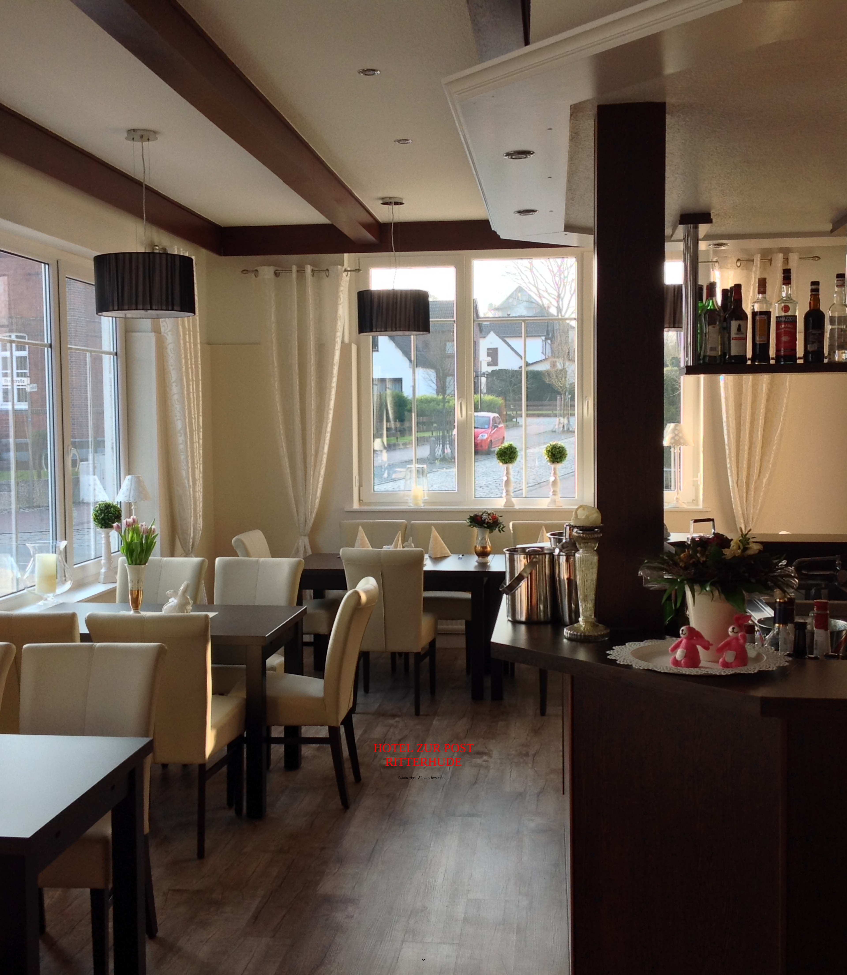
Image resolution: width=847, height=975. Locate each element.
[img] (423, 487)
